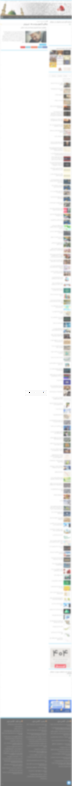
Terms (45, 394)
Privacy (43, 394)
